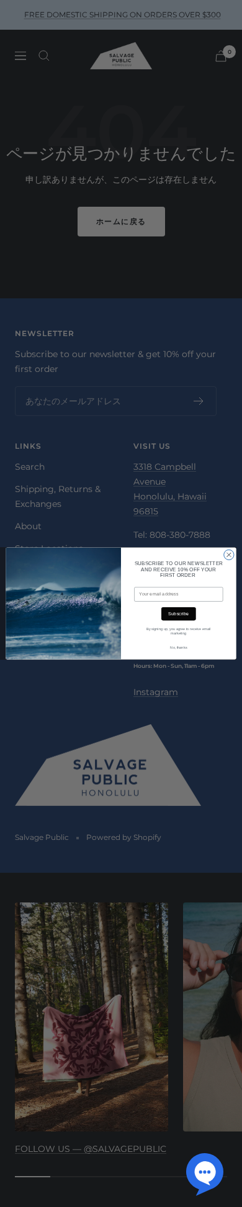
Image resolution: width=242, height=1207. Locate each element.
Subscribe (178, 614)
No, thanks (178, 648)
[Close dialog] (229, 555)
